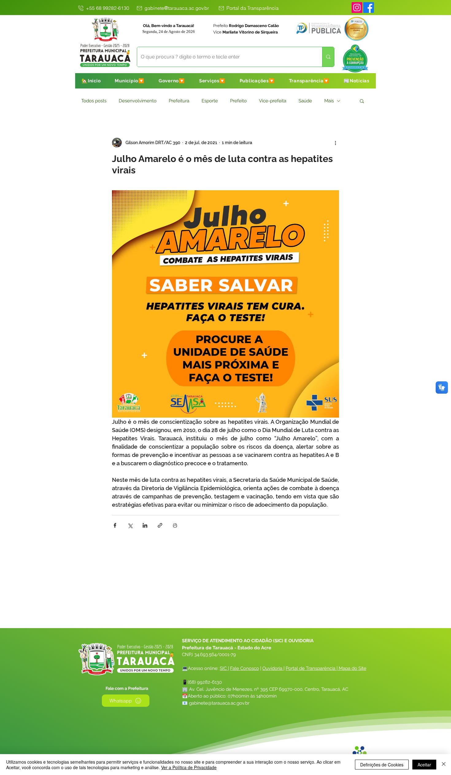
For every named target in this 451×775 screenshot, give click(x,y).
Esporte (210, 101)
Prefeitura (179, 101)
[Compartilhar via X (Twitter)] (130, 525)
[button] (129, 81)
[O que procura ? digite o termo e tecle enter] (328, 57)
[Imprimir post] (175, 525)
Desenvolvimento (137, 101)
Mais (329, 101)
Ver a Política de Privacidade (189, 767)
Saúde (305, 101)
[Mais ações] (335, 142)
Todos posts (93, 101)
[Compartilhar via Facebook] (115, 525)
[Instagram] (357, 7)
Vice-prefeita (272, 101)
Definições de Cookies (381, 764)
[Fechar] (443, 764)
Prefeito (238, 101)
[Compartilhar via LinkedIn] (145, 525)
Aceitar (424, 764)
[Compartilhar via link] (160, 525)
